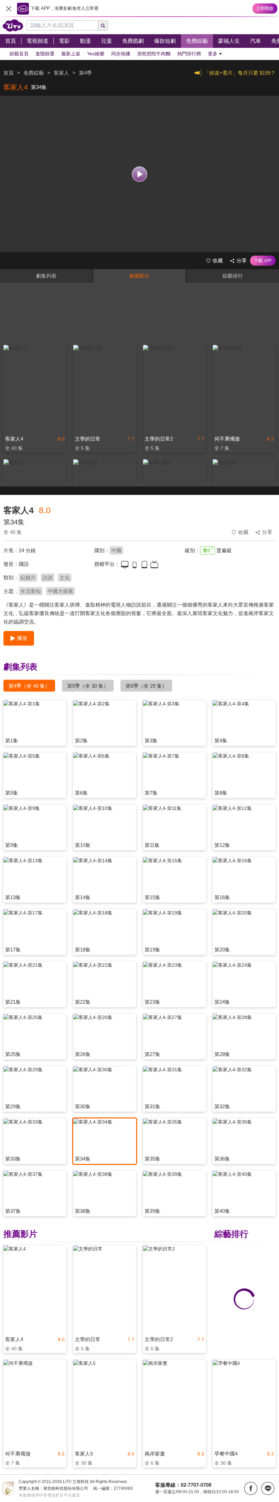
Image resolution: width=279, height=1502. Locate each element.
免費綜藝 (33, 73)
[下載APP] (263, 261)
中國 (116, 550)
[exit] (8, 8)
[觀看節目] (139, 174)
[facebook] (251, 1488)
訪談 (48, 577)
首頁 (8, 73)
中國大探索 (60, 591)
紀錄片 (28, 577)
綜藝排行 (233, 276)
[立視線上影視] (13, 25)
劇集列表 (46, 276)
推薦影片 (139, 276)
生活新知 (30, 591)
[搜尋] (103, 25)
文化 (65, 577)
